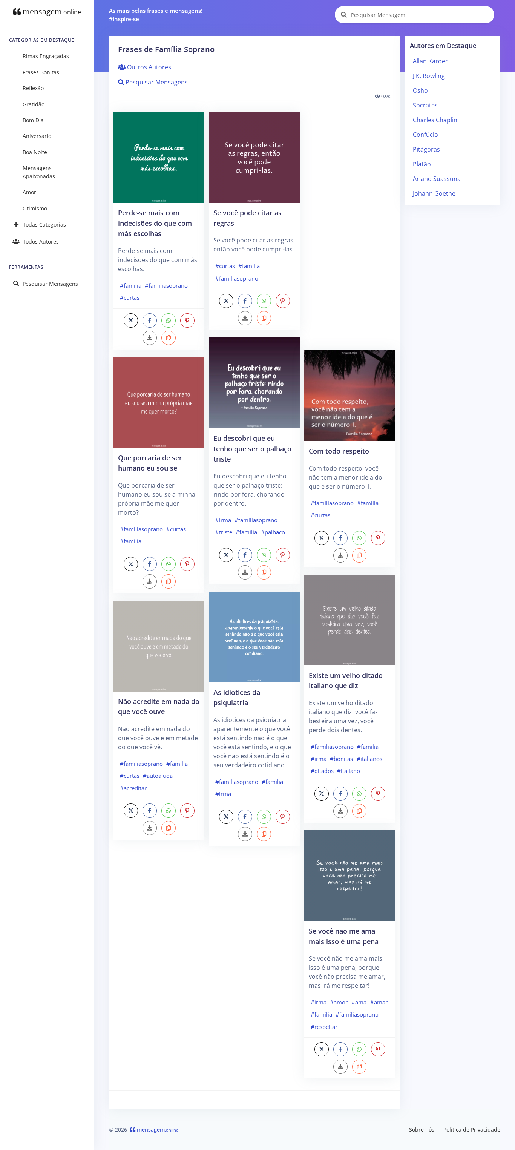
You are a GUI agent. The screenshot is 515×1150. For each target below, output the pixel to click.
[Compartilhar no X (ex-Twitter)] (131, 320)
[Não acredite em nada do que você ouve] (158, 645)
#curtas (129, 297)
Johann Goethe (434, 193)
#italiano (348, 770)
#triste (223, 532)
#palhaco (273, 532)
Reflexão (33, 88)
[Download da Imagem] (150, 338)
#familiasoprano (166, 285)
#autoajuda (158, 775)
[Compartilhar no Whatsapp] (168, 320)
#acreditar (133, 788)
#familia (130, 285)
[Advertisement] (159, 966)
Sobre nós (421, 1129)
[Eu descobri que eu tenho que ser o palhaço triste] (254, 382)
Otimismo (35, 208)
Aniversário (37, 136)
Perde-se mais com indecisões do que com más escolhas (155, 223)
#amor (339, 1002)
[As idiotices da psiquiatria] (254, 636)
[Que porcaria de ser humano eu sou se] (158, 402)
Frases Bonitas (41, 72)
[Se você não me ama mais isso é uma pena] (349, 875)
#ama (358, 1002)
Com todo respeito (339, 450)
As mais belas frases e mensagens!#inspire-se (155, 15)
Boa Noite (35, 152)
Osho (420, 90)
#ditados (322, 770)
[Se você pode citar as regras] (254, 157)
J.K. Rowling (429, 76)
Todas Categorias (44, 224)
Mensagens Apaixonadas (39, 172)
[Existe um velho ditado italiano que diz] (349, 619)
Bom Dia (33, 120)
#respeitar (324, 1026)
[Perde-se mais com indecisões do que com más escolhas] (158, 157)
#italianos (369, 758)
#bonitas (341, 758)
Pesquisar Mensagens (50, 283)
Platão (422, 164)
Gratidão (33, 104)
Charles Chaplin (435, 120)
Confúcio (425, 134)
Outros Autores (148, 67)
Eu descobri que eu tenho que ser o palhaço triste (252, 448)
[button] (168, 338)
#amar (379, 1002)
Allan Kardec (430, 61)
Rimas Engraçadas (46, 56)
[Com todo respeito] (349, 395)
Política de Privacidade (471, 1129)
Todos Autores (41, 241)
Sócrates (425, 105)
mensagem (51, 11)
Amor (29, 192)
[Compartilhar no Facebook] (150, 320)
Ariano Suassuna (437, 179)
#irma (223, 520)
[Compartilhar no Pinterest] (187, 320)
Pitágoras (426, 149)
